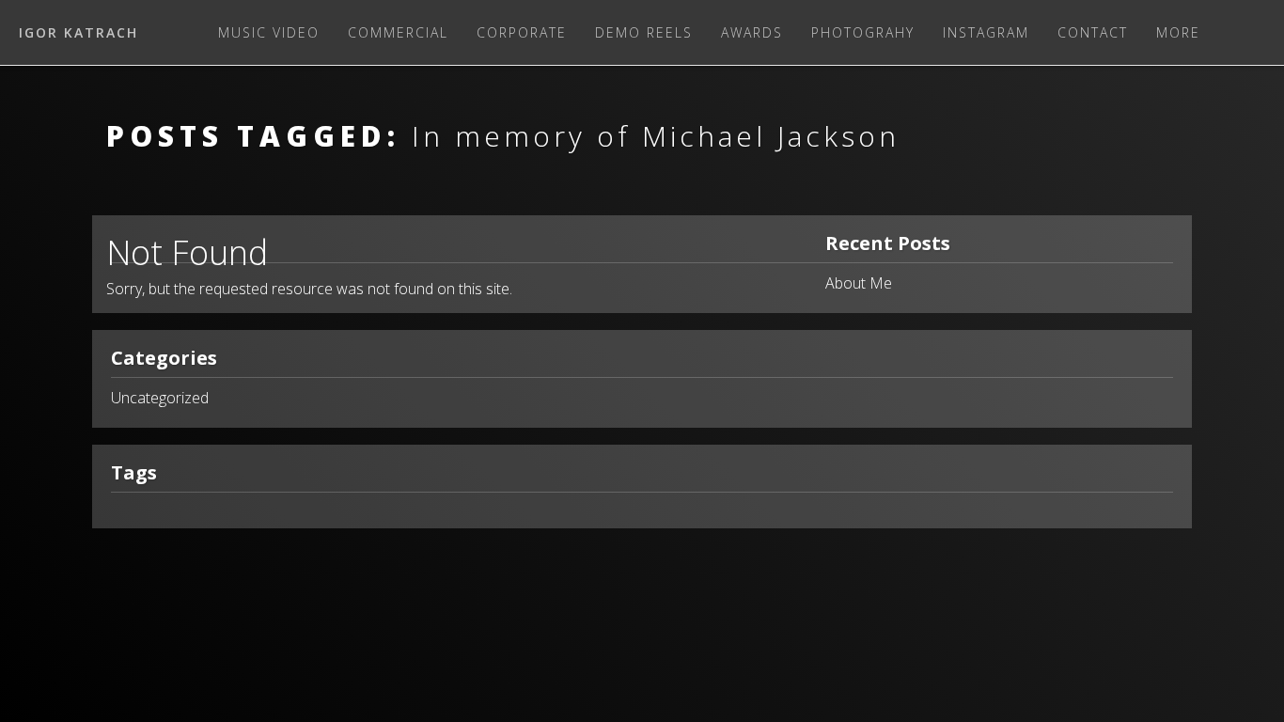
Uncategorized (160, 397)
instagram (986, 32)
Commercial (398, 32)
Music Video (269, 32)
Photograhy (863, 32)
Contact (1092, 32)
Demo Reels (644, 32)
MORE (1178, 32)
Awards (752, 32)
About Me (858, 283)
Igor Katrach (78, 32)
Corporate (522, 32)
